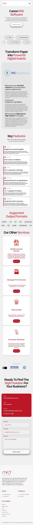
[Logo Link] (4, 3)
